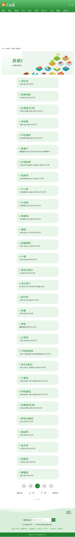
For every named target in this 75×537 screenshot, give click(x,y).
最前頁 (19, 493)
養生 (10, 10)
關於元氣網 (15, 529)
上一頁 (31, 493)
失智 (52, 10)
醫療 (16, 10)
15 (37, 486)
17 (51, 486)
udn (2, 48)
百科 (23, 10)
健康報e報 (27, 520)
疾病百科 (39, 529)
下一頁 (43, 493)
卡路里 (13, 48)
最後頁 (55, 493)
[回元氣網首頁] (10, 4)
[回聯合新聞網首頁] (3, 5)
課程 (36, 10)
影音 (30, 10)
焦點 (3, 10)
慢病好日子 (67, 10)
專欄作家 (60, 529)
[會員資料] (69, 5)
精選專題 (32, 529)
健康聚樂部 (24, 529)
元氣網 (7, 48)
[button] (72, 10)
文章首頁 (53, 529)
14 (31, 486)
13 (24, 486)
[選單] (72, 5)
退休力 (44, 10)
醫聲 (58, 10)
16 (44, 486)
